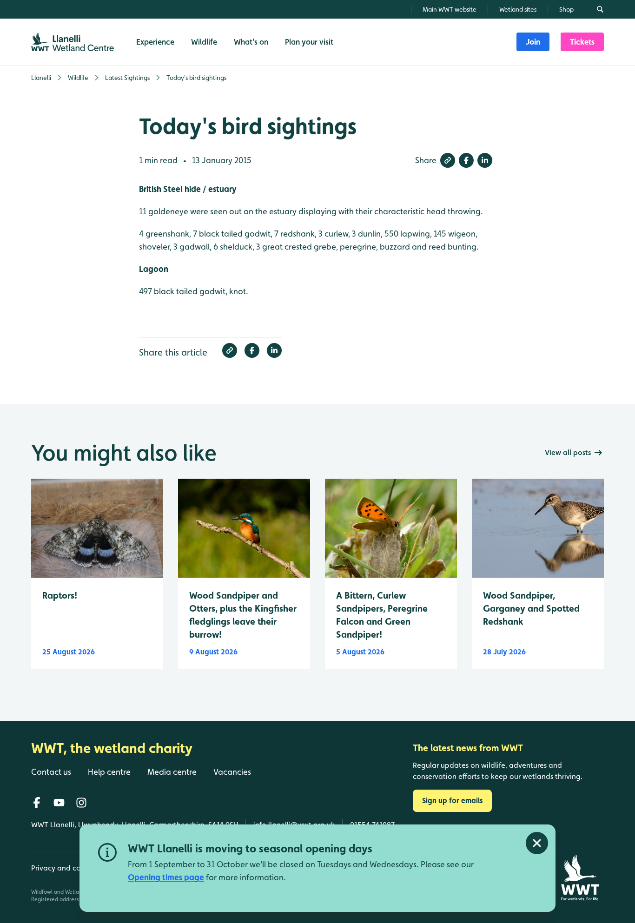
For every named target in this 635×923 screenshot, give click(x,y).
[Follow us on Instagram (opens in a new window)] (81, 802)
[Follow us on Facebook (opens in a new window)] (36, 802)
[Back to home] (580, 877)
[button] (447, 160)
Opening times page (166, 877)
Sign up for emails (452, 800)
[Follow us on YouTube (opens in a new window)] (59, 802)
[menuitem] (532, 42)
